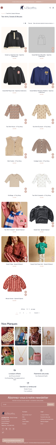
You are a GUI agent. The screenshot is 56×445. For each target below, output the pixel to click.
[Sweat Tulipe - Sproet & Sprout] (14, 249)
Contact (24, 423)
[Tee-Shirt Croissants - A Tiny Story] (42, 180)
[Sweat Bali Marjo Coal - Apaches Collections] (14, 76)
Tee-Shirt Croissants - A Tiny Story (41, 195)
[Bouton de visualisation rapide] (25, 48)
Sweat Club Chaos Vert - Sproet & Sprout (41, 264)
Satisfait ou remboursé (28, 387)
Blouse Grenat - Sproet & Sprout (14, 298)
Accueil (3, 13)
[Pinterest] (6, 428)
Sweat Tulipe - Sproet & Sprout (14, 264)
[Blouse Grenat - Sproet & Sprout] (14, 283)
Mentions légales (44, 421)
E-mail (4, 404)
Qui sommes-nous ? (27, 414)
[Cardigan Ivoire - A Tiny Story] (42, 146)
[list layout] (24, 23)
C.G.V (41, 423)
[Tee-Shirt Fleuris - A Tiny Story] (14, 112)
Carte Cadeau (25, 421)
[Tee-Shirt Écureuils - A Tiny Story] (42, 112)
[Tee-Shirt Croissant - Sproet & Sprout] (14, 215)
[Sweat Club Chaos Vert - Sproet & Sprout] (42, 249)
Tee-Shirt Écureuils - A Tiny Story (42, 126)
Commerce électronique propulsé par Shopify (39, 442)
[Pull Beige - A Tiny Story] (14, 180)
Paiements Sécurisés (45, 417)
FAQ (23, 417)
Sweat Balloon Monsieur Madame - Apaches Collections (41, 91)
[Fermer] (23, 440)
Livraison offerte (15, 374)
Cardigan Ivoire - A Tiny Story (41, 161)
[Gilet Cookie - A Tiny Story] (14, 146)
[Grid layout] (25, 23)
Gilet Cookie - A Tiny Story (14, 161)
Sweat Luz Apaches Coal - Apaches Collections (14, 55)
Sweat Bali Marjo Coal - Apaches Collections (14, 90)
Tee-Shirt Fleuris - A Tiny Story (14, 126)
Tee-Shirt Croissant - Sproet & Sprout (14, 229)
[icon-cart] (53, 7)
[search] (50, 7)
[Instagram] (9, 428)
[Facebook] (2, 428)
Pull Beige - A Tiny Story (14, 195)
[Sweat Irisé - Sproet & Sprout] (42, 215)
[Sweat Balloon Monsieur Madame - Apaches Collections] (42, 76)
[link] (48, 355)
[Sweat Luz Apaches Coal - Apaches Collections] (14, 40)
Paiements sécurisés (41, 374)
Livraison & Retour (44, 414)
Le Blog (24, 419)
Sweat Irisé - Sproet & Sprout (41, 229)
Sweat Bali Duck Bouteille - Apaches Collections (41, 55)
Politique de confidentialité (46, 419)
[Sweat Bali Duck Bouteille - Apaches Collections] (42, 40)
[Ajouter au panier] (25, 51)
